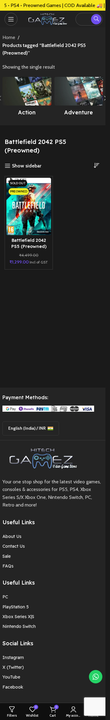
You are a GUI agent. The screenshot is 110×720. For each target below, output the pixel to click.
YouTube (11, 677)
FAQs (7, 566)
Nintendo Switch (19, 626)
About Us (11, 536)
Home (8, 37)
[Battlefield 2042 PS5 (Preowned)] (28, 206)
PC (5, 597)
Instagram (13, 657)
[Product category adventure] (78, 98)
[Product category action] (26, 98)
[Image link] (40, 458)
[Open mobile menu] (11, 19)
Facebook (12, 687)
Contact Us (13, 546)
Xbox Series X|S (18, 616)
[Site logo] (46, 18)
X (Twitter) (13, 667)
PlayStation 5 (15, 607)
